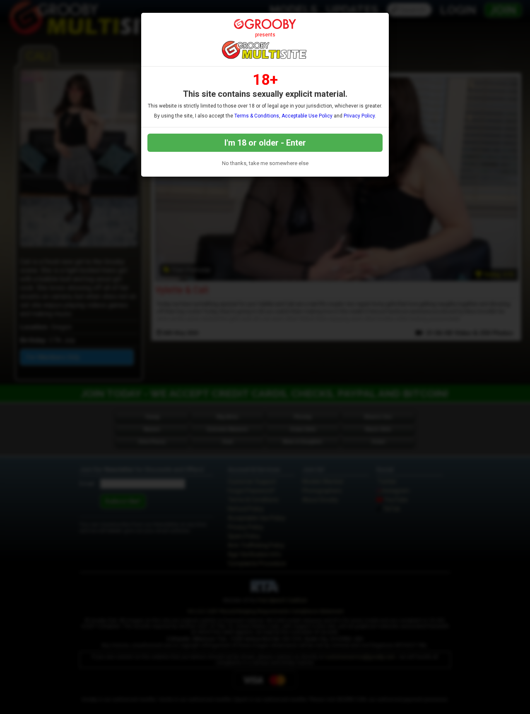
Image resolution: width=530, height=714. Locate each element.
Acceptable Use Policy (307, 116)
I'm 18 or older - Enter (265, 143)
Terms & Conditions (256, 116)
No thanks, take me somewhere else (265, 163)
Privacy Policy (359, 116)
